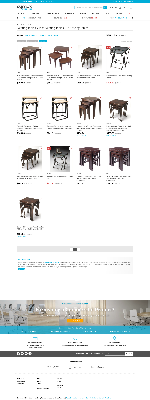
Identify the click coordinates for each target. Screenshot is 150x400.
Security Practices (105, 398)
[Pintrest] (26, 353)
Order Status (20, 383)
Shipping (39, 381)
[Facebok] (18, 353)
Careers (59, 381)
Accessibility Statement (43, 388)
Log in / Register (21, 381)
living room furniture (51, 262)
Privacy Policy (84, 398)
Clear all (42, 41)
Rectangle (21, 41)
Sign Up (129, 354)
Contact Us (40, 386)
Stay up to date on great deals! (90, 354)
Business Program (22, 386)
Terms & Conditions (72, 398)
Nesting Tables (31, 41)
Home (18, 24)
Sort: (115, 35)
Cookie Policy (94, 398)
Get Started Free (75, 321)
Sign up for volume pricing (44, 1)
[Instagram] (30, 353)
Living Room (30, 24)
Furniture (23, 24)
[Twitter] (22, 353)
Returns (39, 383)
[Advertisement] (75, 283)
